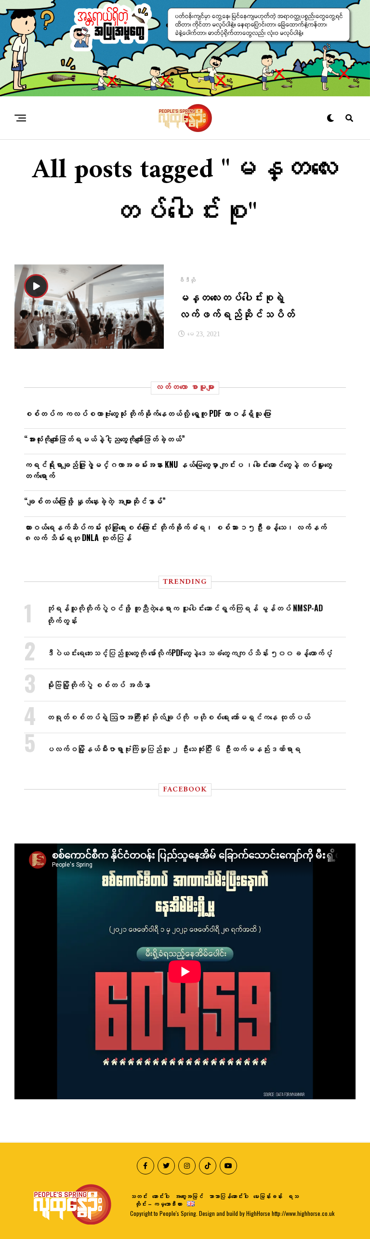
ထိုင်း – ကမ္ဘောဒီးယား (158, 1203)
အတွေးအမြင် (188, 1196)
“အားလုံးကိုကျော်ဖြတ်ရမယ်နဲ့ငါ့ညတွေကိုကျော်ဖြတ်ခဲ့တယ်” (104, 439)
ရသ (293, 1196)
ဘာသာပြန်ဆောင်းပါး (228, 1196)
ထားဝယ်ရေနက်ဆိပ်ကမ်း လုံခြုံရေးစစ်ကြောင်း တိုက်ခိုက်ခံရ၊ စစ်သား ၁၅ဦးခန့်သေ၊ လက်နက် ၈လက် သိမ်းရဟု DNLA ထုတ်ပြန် (175, 532)
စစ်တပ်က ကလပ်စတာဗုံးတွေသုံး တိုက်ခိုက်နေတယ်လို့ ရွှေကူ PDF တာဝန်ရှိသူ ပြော (147, 413)
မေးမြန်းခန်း (267, 1196)
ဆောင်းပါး (161, 1196)
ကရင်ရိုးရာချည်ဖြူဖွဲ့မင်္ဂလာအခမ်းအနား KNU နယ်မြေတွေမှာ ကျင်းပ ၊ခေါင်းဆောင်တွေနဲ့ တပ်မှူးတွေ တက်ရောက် (178, 470)
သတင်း (138, 1196)
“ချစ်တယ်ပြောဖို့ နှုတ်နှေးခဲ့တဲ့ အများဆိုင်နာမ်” (95, 501)
